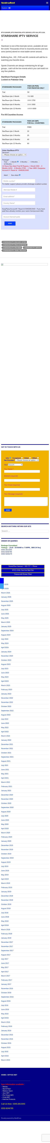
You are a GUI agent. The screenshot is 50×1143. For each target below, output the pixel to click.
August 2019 (5, 862)
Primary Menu (47, 3)
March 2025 (5, 622)
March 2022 (5, 736)
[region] (25, 18)
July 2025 (4, 609)
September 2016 (7, 997)
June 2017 (5, 963)
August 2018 (5, 908)
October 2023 (6, 660)
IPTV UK (35, 32)
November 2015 (7, 1039)
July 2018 (4, 913)
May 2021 (4, 774)
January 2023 (6, 694)
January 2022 (6, 740)
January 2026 (6, 597)
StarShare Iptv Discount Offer (14, 242)
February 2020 (6, 837)
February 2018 (6, 934)
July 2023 (4, 668)
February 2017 (6, 980)
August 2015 (5, 1047)
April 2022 (5, 732)
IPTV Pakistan (16, 32)
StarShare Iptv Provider (12, 247)
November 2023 (7, 656)
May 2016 (4, 1014)
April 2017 (5, 972)
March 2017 (5, 976)
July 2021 (4, 765)
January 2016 (6, 1030)
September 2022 (7, 711)
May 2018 (4, 921)
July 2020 (4, 816)
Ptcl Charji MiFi (8, 1095)
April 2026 (5, 588)
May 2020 (4, 824)
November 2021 (7, 748)
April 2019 (5, 879)
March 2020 (5, 833)
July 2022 (4, 719)
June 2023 (5, 673)
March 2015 (5, 1060)
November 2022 (7, 702)
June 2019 (5, 870)
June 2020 (5, 820)
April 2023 (5, 681)
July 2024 (4, 639)
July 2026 (4, 584)
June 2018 (5, 917)
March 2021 (5, 782)
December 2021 (7, 744)
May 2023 (4, 677)
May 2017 (4, 967)
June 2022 (5, 723)
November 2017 (7, 946)
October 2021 (6, 753)
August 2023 (5, 664)
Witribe (5, 1087)
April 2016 (5, 1018)
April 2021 (5, 778)
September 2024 (7, 631)
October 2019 (6, 854)
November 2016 (7, 988)
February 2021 (6, 786)
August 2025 (5, 605)
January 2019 (6, 892)
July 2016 (4, 1005)
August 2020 (5, 812)
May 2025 (4, 618)
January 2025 (6, 626)
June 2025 (5, 614)
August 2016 (5, 1001)
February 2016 (6, 1026)
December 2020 (7, 795)
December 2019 (7, 845)
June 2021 (5, 769)
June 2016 (5, 1009)
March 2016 (5, 1022)
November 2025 (7, 601)
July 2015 (4, 1051)
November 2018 (7, 900)
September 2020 (7, 807)
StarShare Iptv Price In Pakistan (15, 245)
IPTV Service (27, 32)
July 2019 (4, 866)
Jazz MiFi (6, 1093)
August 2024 (5, 635)
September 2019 (7, 858)
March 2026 (5, 593)
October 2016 (6, 993)
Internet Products (9, 1099)
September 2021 (7, 757)
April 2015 (5, 1056)
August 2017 (5, 955)
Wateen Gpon (8, 1091)
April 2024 (5, 647)
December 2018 (7, 896)
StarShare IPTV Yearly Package (14, 250)
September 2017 (7, 950)
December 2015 (7, 1035)
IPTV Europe (5, 32)
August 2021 (5, 761)
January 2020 (6, 841)
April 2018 (5, 925)
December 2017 (7, 942)
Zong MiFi (6, 1097)
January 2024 (6, 652)
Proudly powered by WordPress (11, 1118)
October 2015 (6, 1043)
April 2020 (5, 828)
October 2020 (6, 803)
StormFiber (7, 1089)
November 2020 (7, 799)
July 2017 (4, 959)
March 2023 (5, 685)
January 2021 (6, 791)
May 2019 (4, 875)
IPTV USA (42, 32)
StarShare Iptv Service (19, 35)
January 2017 (6, 984)
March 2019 (5, 883)
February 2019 (6, 887)
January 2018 (6, 938)
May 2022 (4, 727)
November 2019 (7, 849)
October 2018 (6, 904)
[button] (4, 8)
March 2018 (5, 929)
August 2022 (5, 715)
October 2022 (6, 706)
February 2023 (6, 689)
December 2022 (7, 698)
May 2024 (4, 643)
